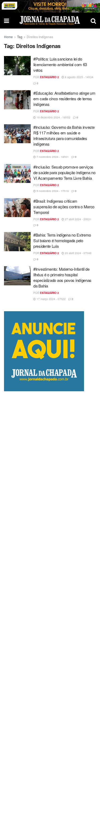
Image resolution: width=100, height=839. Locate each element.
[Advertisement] (50, 615)
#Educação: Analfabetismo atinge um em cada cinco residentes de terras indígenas (64, 98)
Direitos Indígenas (40, 36)
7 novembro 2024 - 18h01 (52, 157)
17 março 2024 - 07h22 (51, 299)
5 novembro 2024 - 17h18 (52, 191)
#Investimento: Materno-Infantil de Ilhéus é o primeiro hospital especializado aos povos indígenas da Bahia (62, 277)
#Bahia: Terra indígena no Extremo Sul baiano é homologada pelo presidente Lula (62, 240)
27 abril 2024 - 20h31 (77, 219)
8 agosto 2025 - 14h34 (78, 77)
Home (8, 36)
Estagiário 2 (49, 77)
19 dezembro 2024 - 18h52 (53, 117)
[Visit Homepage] (49, 20)
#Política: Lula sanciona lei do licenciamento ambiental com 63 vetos (60, 64)
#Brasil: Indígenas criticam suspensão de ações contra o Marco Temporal (63, 206)
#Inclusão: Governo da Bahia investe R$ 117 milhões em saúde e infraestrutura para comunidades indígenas (64, 135)
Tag (19, 36)
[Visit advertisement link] (50, 6)
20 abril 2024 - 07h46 (77, 253)
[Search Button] (93, 21)
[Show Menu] (6, 21)
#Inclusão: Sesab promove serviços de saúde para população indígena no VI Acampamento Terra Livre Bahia (64, 172)
